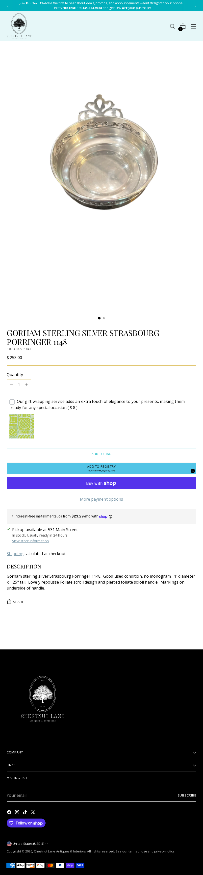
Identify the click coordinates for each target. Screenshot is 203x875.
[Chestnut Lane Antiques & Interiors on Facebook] (10, 813)
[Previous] (7, 5)
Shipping (15, 553)
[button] (101, 468)
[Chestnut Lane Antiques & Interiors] (19, 26)
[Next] (195, 5)
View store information (30, 541)
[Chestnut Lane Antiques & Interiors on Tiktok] (25, 813)
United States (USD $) (28, 844)
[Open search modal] (172, 26)
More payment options (101, 499)
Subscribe (187, 795)
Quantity (15, 374)
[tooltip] (193, 471)
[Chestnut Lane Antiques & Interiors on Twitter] (33, 813)
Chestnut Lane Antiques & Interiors (60, 851)
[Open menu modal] (194, 26)
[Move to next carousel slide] (192, 632)
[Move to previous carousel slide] (181, 632)
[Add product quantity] (26, 385)
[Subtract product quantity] (11, 385)
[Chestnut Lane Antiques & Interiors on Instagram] (18, 813)
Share (18, 602)
